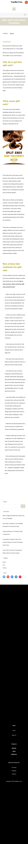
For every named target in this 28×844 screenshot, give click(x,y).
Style (4, 565)
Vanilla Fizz (16, 2)
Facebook (14, 767)
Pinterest (14, 774)
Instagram (14, 770)
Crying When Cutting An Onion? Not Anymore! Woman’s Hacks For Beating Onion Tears (12, 542)
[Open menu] (14, 9)
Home (14, 730)
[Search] (25, 15)
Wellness (5, 567)
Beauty (12, 33)
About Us (14, 735)
